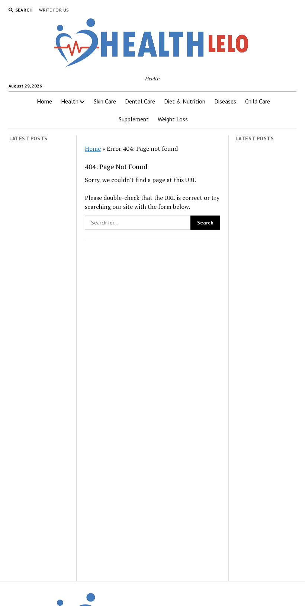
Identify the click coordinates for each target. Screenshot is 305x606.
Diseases (225, 101)
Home (44, 101)
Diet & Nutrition (184, 101)
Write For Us (54, 10)
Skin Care (105, 101)
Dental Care (140, 101)
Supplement (134, 119)
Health (69, 101)
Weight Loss (173, 119)
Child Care (257, 101)
